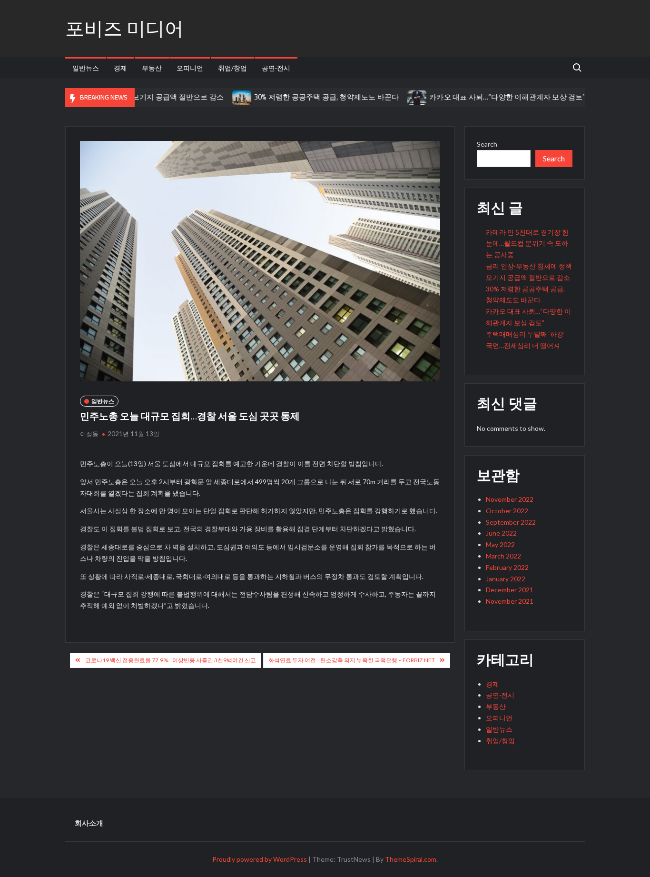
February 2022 (507, 567)
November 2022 (509, 499)
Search (487, 144)
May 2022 (500, 544)
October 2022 (507, 511)
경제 (120, 68)
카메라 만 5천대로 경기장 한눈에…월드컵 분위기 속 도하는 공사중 (527, 243)
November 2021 (509, 601)
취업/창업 (232, 68)
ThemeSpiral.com (410, 859)
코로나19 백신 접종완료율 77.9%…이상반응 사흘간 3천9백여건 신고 (170, 660)
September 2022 (511, 522)
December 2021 (509, 590)
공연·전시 (276, 68)
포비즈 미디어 (124, 28)
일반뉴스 (85, 68)
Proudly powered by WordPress (259, 859)
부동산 (152, 68)
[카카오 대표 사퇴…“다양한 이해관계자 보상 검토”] (398, 97)
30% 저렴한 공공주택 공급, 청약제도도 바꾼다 (307, 97)
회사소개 (89, 822)
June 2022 (501, 533)
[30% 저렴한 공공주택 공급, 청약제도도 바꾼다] (223, 97)
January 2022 (505, 579)
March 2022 (503, 556)
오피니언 (190, 68)
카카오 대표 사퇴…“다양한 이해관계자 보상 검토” (488, 97)
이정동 (89, 434)
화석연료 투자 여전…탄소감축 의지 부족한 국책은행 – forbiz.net (351, 660)
